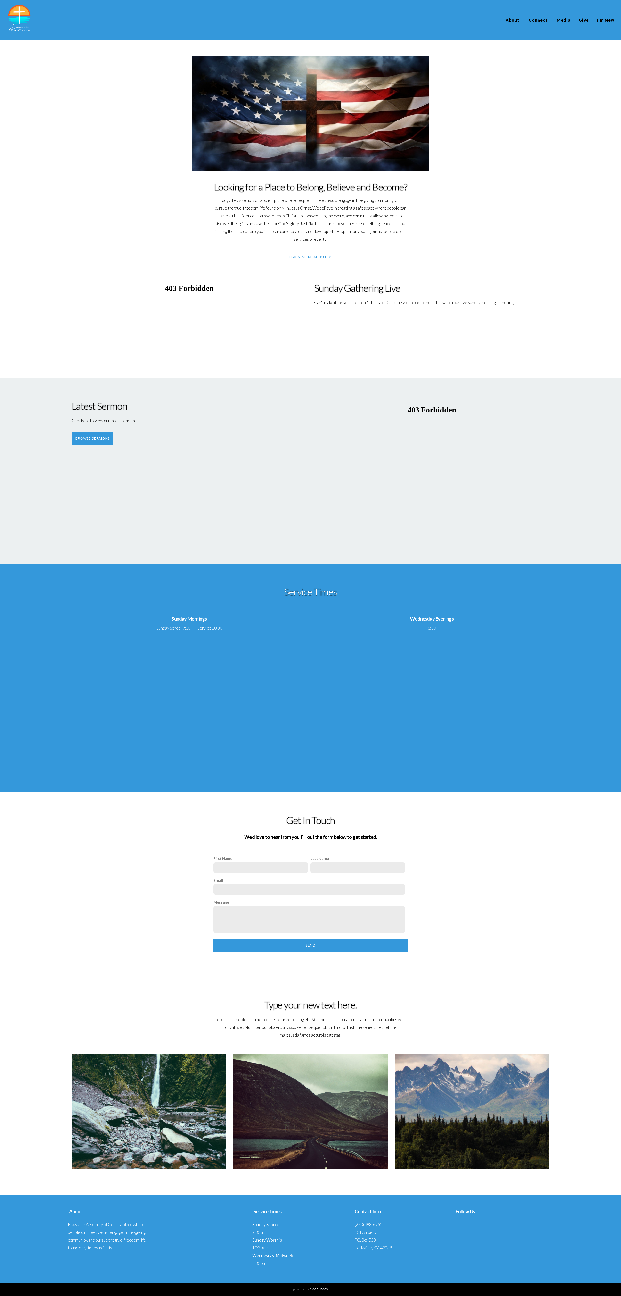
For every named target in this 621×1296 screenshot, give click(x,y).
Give (584, 20)
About (513, 20)
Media (564, 20)
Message (221, 902)
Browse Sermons (92, 438)
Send (310, 945)
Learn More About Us (310, 256)
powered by (310, 1289)
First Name (222, 858)
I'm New (605, 20)
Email (218, 880)
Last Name (319, 858)
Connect (538, 20)
